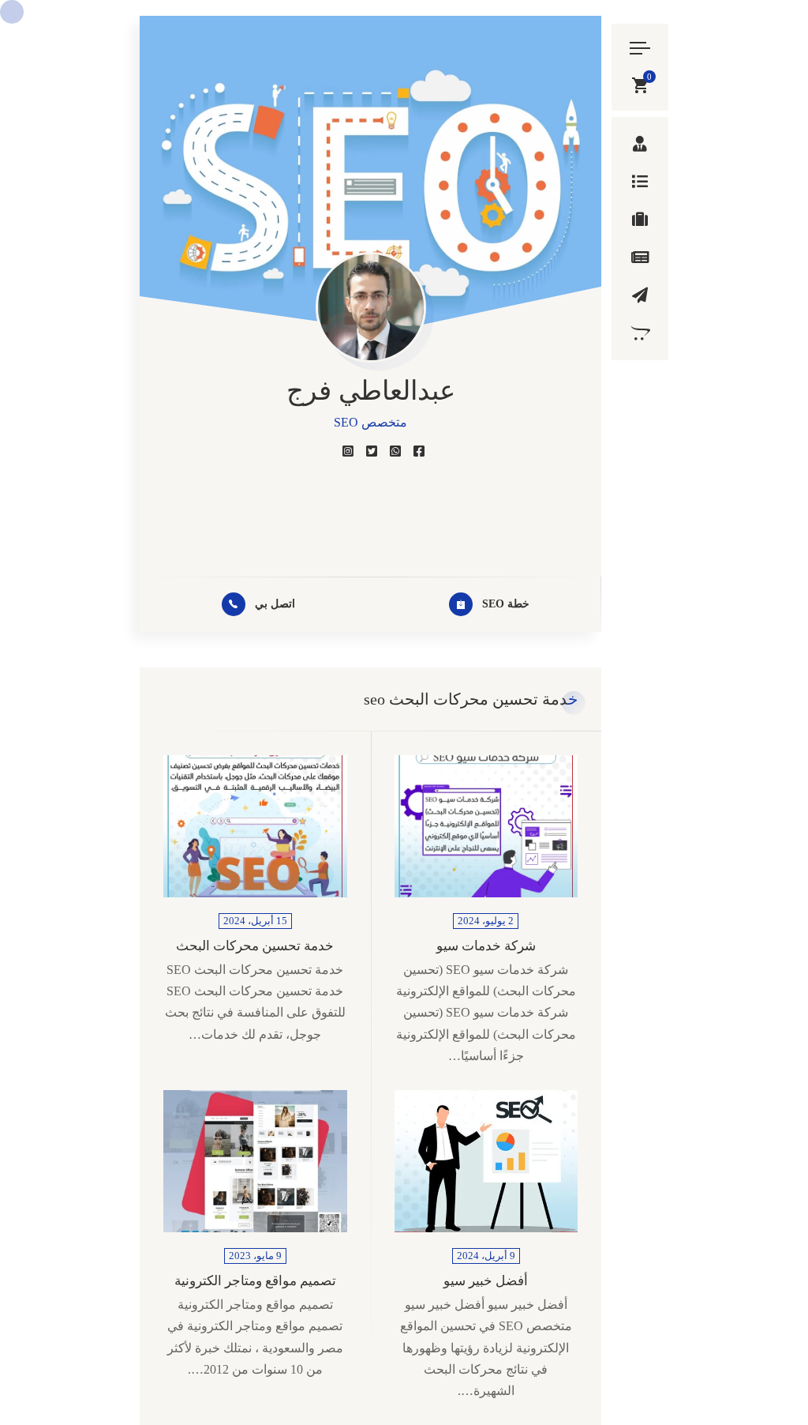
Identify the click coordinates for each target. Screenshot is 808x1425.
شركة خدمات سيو (486, 945)
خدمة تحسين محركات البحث (255, 945)
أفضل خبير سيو (485, 1280)
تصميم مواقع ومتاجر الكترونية (255, 1280)
